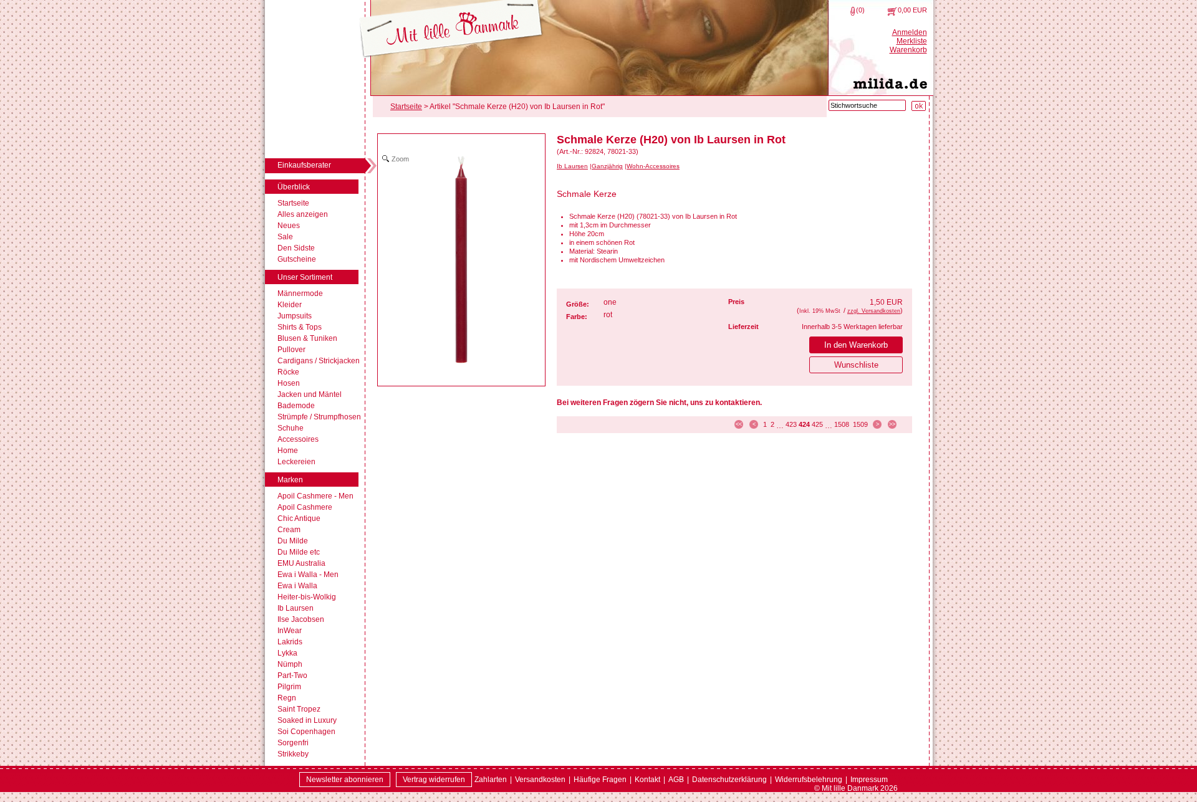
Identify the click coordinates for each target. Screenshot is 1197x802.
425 (817, 424)
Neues (288, 225)
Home (287, 450)
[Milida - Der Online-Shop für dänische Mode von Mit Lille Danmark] (451, 29)
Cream (288, 529)
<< (739, 424)
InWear (289, 630)
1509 (860, 424)
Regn (286, 698)
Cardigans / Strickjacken (318, 360)
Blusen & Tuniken (307, 338)
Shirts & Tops (299, 327)
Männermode (300, 293)
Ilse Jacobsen (300, 619)
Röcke (288, 372)
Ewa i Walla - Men (308, 574)
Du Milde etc (298, 552)
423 (791, 424)
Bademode (296, 405)
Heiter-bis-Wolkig (306, 597)
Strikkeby (293, 754)
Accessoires (298, 439)
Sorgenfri (293, 742)
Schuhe (290, 428)
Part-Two (292, 675)
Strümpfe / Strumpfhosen (319, 417)
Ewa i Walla (297, 585)
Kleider (289, 304)
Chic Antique (298, 518)
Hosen (288, 383)
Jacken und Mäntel (309, 394)
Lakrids (289, 641)
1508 (841, 424)
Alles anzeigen (302, 214)
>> (892, 424)
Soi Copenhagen (306, 731)
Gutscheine (296, 259)
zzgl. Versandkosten (873, 311)
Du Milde (292, 541)
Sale (285, 236)
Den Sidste (296, 248)
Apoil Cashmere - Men (315, 496)
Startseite (293, 203)
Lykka (287, 653)
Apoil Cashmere (304, 507)
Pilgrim (289, 686)
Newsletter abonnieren (344, 779)
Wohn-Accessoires (653, 166)
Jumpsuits (294, 316)
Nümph (289, 664)
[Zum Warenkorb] (892, 11)
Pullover (291, 349)
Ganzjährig (607, 166)
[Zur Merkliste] (852, 11)
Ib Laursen (295, 608)
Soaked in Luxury (307, 720)
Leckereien (296, 461)
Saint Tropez (298, 709)
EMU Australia (301, 563)
